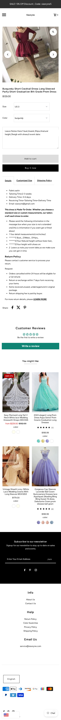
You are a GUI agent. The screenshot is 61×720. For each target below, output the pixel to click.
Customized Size (24, 180)
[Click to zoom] (53, 32)
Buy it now (30, 168)
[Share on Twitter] (18, 308)
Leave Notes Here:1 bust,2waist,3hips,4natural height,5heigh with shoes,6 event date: (26, 133)
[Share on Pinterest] (25, 308)
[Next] (53, 54)
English (11, 679)
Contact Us (30, 603)
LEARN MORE (40, 299)
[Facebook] (24, 570)
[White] (18, 432)
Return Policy (30, 619)
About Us (30, 599)
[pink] (43, 522)
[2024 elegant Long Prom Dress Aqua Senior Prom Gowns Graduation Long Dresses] (45, 392)
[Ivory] (13, 432)
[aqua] (38, 441)
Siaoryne (30, 15)
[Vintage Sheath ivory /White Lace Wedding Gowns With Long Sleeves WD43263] (15, 466)
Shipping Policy (44, 180)
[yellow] (43, 441)
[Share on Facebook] (12, 308)
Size (4, 106)
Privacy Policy (30, 627)
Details (8, 180)
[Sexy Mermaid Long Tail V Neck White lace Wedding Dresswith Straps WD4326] (15, 392)
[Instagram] (36, 570)
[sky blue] (51, 522)
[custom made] (51, 441)
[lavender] (47, 441)
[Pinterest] (30, 570)
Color (4, 118)
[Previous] (7, 54)
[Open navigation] (9, 15)
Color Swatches (30, 623)
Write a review (30, 346)
